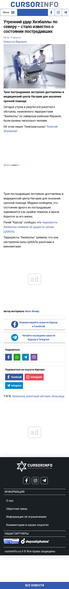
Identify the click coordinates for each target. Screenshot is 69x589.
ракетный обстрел (38, 396)
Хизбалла (18, 396)
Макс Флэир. (32, 311)
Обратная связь (16, 508)
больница (58, 396)
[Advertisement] (34, 149)
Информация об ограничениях (26, 516)
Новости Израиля (15, 41)
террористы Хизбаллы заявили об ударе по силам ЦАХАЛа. (31, 227)
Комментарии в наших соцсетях (27, 525)
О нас (9, 500)
